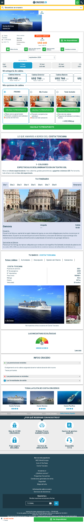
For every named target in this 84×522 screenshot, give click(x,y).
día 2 (12, 185)
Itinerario (77, 185)
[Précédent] (4, 157)
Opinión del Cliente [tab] (53, 260)
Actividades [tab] (25, 260)
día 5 (33, 185)
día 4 (26, 185)
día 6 (40, 185)
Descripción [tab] (38, 260)
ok (56, 503)
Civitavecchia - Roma (21, 43)
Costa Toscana (51, 413)
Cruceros (4, 413)
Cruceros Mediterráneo (19, 413)
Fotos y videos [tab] (11, 260)
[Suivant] (79, 157)
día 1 (5, 185)
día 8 (54, 185)
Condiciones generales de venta (42, 479)
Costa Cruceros (36, 413)
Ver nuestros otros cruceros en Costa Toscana (42, 326)
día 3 (19, 185)
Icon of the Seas (42, 463)
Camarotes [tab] (68, 260)
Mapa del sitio (42, 484)
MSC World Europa (42, 460)
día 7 (47, 185)
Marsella (19, 40)
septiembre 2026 (35, 57)
